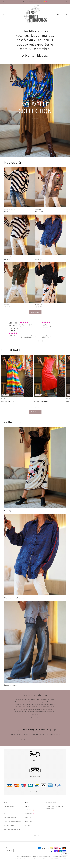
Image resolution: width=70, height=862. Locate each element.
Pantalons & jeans (10, 685)
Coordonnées (63, 858)
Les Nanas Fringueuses (26, 856)
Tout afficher (35, 312)
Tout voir (35, 118)
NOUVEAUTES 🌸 (29, 814)
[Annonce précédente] (3, 2)
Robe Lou (36, 398)
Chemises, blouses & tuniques (14, 598)
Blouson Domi (38, 304)
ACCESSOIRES (28, 821)
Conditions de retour (10, 817)
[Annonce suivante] (67, 2)
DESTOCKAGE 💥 (29, 810)
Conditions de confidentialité (12, 829)
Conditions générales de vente (12, 821)
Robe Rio (3, 398)
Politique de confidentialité (18, 858)
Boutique (27, 825)
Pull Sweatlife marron (9, 257)
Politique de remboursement (59, 856)
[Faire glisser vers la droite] (39, 407)
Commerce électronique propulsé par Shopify (41, 856)
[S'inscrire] (48, 739)
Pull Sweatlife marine (9, 209)
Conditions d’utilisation (31, 858)
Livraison (35, 760)
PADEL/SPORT (29, 817)
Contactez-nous (35, 776)
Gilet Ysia (6, 304)
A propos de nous (9, 806)
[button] (3, 14)
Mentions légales (9, 825)
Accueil (27, 806)
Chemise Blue (38, 257)
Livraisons (7, 814)
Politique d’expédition (44, 858)
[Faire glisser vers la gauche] (31, 407)
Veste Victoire (38, 209)
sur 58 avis (13, 336)
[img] (12, 333)
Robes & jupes (9, 511)
